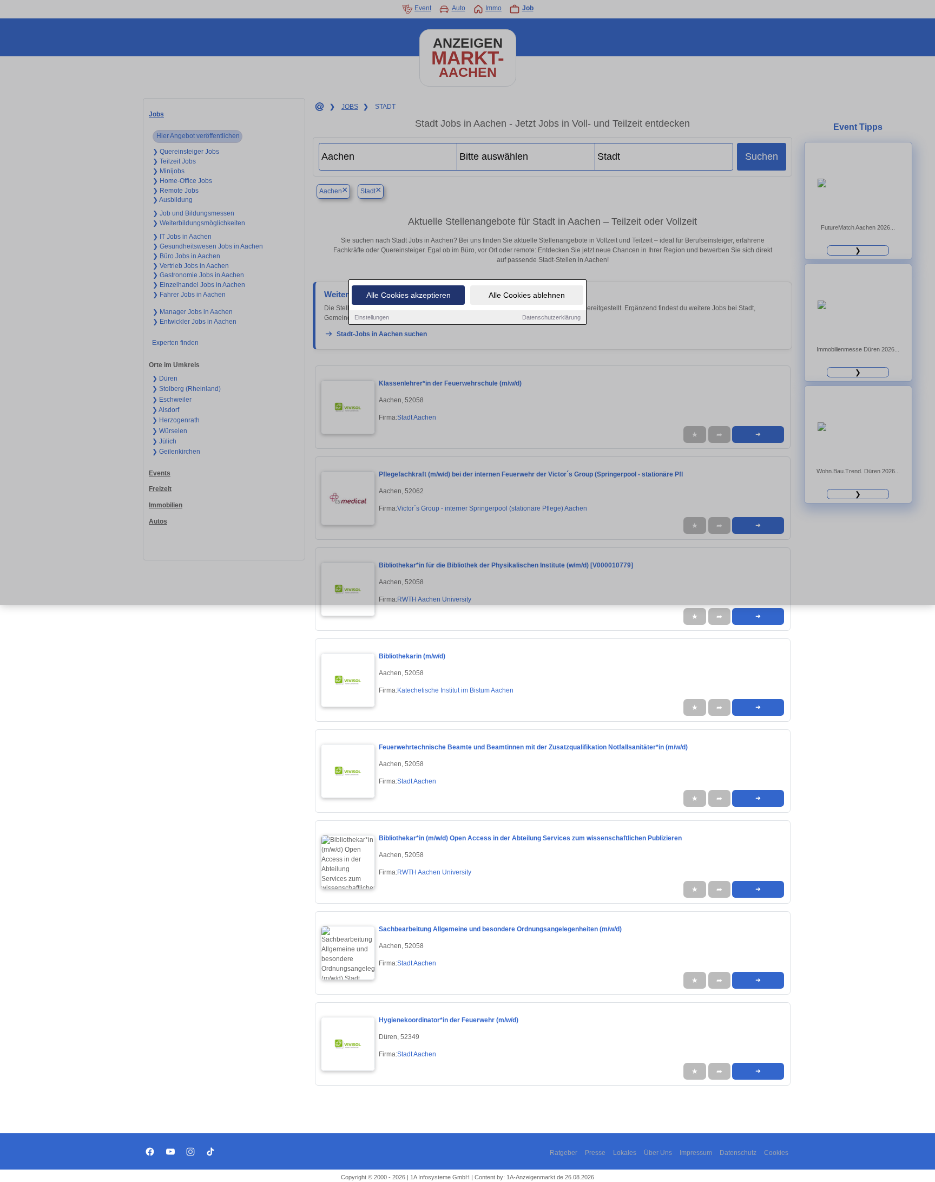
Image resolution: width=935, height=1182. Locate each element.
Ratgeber (563, 1153)
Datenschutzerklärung (551, 317)
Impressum (696, 1153)
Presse (595, 1153)
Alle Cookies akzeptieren (408, 295)
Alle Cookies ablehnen (527, 295)
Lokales (624, 1153)
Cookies (776, 1153)
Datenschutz (738, 1153)
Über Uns (658, 1153)
